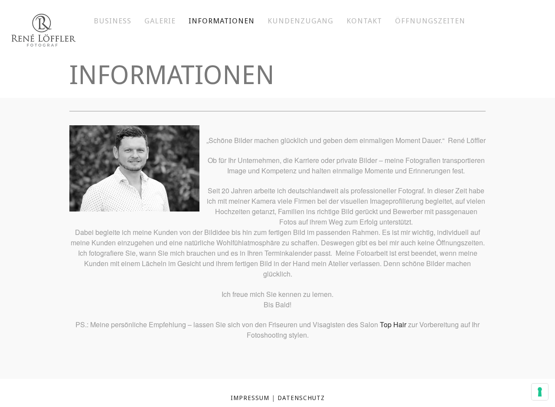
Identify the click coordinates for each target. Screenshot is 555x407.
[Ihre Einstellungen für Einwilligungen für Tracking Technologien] (540, 392)
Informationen (222, 20)
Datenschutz (301, 397)
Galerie (160, 20)
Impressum (250, 397)
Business (112, 20)
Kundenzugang (300, 20)
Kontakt (364, 20)
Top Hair (393, 324)
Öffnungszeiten (430, 20)
